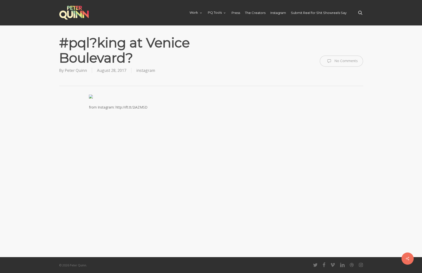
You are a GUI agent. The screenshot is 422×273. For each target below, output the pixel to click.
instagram (145, 70)
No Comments (345, 60)
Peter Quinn (76, 70)
